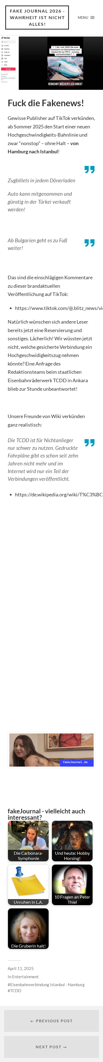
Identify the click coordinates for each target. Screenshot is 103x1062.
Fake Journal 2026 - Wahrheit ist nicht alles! (37, 17)
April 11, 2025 (21, 968)
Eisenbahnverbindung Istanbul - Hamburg (47, 984)
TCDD (15, 990)
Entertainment (25, 976)
